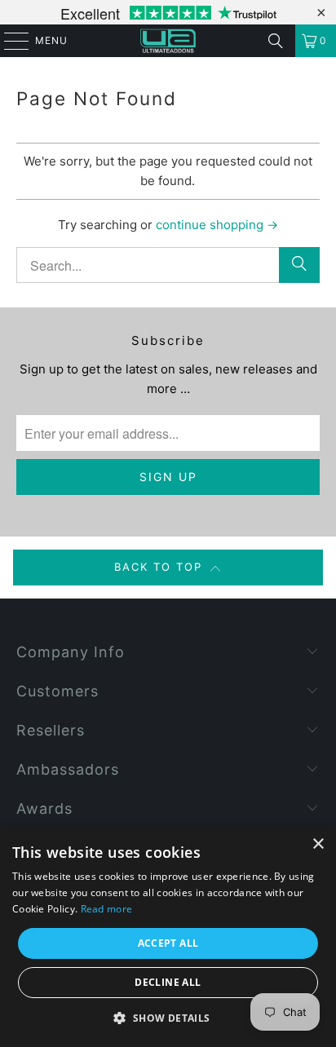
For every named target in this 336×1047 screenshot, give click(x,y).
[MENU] (8, 40)
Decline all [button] (168, 982)
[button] (168, 1018)
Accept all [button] (168, 943)
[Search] (275, 40)
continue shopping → (217, 224)
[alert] (168, 937)
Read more (107, 909)
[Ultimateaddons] (168, 40)
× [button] (318, 844)
